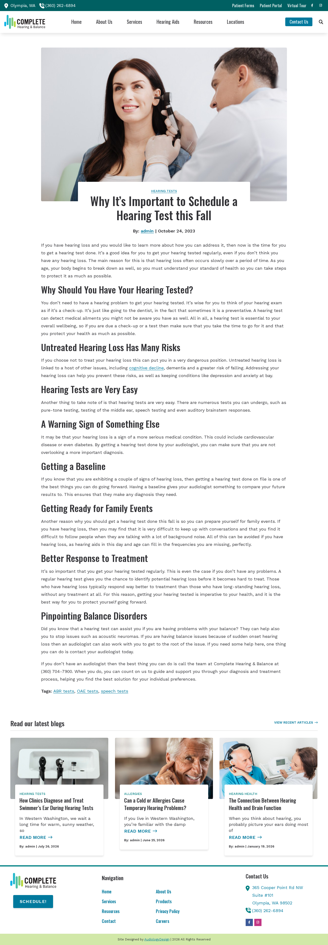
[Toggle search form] (321, 22)
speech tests (114, 691)
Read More (32, 837)
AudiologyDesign (157, 939)
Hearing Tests (164, 191)
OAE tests (87, 691)
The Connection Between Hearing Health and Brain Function (262, 804)
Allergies (133, 794)
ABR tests (63, 691)
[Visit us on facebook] (312, 5)
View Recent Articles (293, 722)
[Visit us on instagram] (321, 5)
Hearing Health (243, 794)
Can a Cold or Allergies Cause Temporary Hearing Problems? (155, 804)
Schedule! (33, 901)
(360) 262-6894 (60, 5)
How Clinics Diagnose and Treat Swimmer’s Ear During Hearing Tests (56, 804)
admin (147, 230)
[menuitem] (243, 5)
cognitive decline (146, 367)
